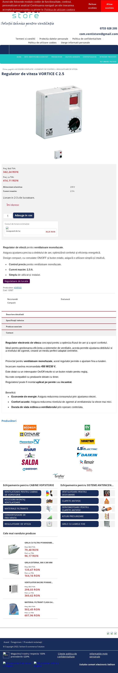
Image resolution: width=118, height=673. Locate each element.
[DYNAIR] (30, 434)
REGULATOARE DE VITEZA (67, 69)
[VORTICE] (87, 427)
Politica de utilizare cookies (42, 42)
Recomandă (12, 299)
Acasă (6, 642)
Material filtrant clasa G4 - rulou (39, 602)
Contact (9, 332)
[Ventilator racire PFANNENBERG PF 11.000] (14, 589)
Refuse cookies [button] (92, 6)
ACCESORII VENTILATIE (24, 69)
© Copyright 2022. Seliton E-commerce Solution (23, 646)
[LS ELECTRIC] (87, 448)
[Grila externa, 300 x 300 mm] (14, 569)
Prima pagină (8, 69)
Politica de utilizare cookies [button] (59, 9)
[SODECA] (30, 427)
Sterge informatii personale (75, 42)
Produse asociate (14, 326)
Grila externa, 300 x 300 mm (38, 562)
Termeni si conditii (25, 38)
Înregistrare (16, 642)
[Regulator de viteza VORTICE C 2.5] (59, 145)
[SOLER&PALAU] (87, 434)
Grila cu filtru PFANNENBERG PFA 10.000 (39, 542)
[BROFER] (58, 476)
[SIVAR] (30, 448)
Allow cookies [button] (109, 6)
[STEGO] (30, 455)
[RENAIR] (87, 462)
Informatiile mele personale (99, 655)
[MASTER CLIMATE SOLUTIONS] (87, 441)
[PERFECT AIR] (87, 469)
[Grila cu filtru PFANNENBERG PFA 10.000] (14, 549)
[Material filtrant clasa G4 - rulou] (14, 609)
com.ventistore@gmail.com (98, 34)
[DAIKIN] (87, 455)
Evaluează (65, 299)
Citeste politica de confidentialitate (67, 655)
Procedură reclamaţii (33, 642)
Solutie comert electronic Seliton (97, 664)
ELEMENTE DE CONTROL (45, 69)
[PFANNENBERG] (30, 441)
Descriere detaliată (15, 314)
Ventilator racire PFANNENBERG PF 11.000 (39, 582)
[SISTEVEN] (30, 469)
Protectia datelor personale (53, 38)
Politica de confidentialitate (86, 38)
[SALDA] (30, 462)
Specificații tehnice (15, 320)
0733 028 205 (108, 28)
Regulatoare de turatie (16, 281)
